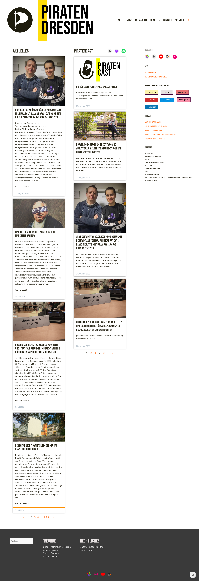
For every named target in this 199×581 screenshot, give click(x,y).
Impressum (86, 550)
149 (46, 517)
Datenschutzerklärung (91, 546)
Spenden (179, 20)
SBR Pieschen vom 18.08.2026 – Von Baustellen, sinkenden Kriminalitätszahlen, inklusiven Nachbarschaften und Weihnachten (99, 326)
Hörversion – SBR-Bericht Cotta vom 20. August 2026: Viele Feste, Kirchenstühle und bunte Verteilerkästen (98, 148)
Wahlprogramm (153, 122)
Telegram (151, 107)
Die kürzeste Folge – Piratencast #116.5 (96, 87)
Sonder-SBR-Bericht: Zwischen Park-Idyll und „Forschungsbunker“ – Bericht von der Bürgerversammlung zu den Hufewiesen (37, 348)
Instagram (183, 99)
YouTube (151, 99)
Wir (119, 20)
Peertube (182, 92)
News (129, 20)
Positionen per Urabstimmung (160, 134)
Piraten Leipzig (50, 556)
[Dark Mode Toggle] (193, 575)
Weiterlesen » (22, 186)
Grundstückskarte (155, 138)
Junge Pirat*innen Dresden (56, 546)
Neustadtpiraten (51, 550)
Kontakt (167, 20)
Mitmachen (141, 20)
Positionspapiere (153, 130)
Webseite (152, 92)
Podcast (167, 92)
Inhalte (154, 20)
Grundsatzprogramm (156, 126)
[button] (188, 20)
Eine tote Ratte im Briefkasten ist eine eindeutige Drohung (35, 234)
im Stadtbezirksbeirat (156, 76)
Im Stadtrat (151, 72)
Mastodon (167, 99)
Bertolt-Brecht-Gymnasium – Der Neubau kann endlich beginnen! (36, 447)
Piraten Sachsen (50, 553)
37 (105, 352)
